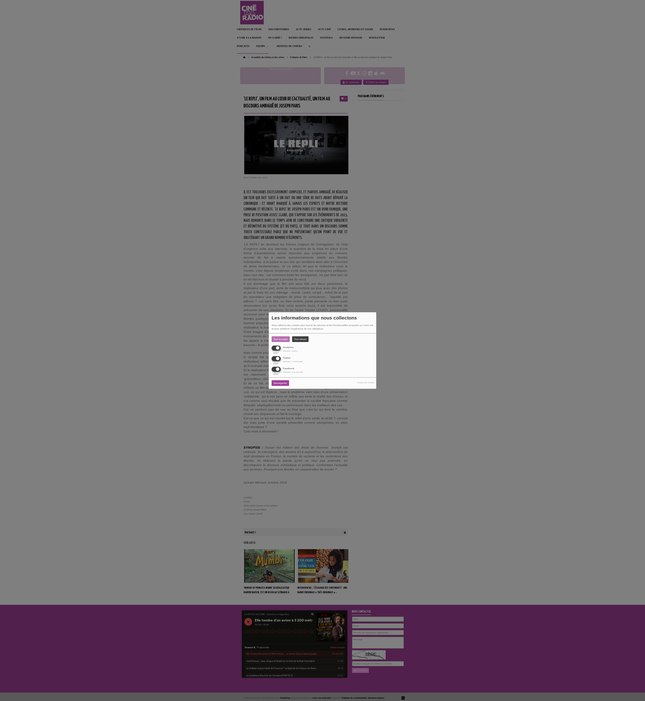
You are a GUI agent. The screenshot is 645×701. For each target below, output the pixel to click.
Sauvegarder (280, 383)
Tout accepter (280, 339)
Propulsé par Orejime (365, 383)
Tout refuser (300, 339)
